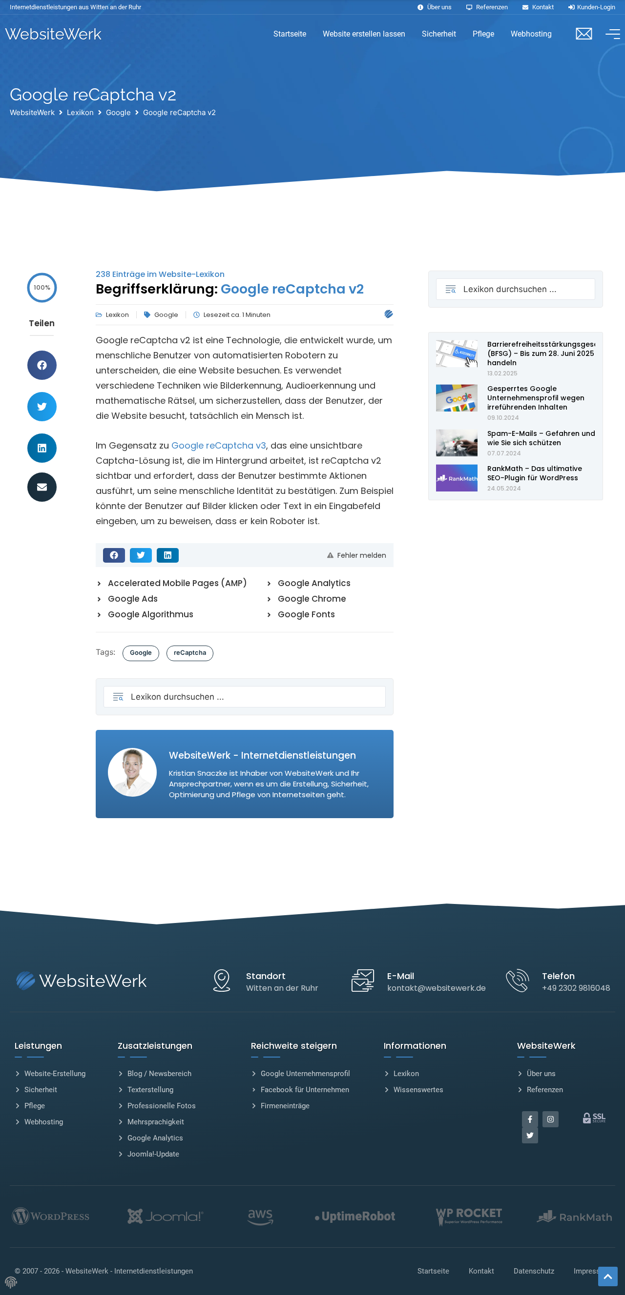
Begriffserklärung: (230, 289)
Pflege (483, 34)
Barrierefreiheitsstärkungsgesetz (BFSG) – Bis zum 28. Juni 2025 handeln (545, 353)
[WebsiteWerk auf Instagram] (550, 1119)
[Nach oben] (608, 1276)
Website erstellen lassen (364, 34)
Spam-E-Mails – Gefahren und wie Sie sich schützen (541, 438)
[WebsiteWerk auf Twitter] (530, 1135)
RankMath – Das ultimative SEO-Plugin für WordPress (534, 473)
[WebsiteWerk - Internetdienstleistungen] (389, 313)
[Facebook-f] (530, 1119)
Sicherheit (439, 34)
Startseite (289, 34)
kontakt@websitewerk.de (436, 988)
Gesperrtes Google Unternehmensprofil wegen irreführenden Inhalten (535, 398)
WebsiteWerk (53, 34)
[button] (42, 365)
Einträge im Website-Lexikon (160, 274)
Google (118, 112)
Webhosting (531, 34)
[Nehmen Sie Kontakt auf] (584, 33)
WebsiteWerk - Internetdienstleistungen (129, 1271)
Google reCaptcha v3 (218, 445)
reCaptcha (190, 652)
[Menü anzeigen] (610, 34)
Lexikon (80, 112)
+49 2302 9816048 (576, 988)
